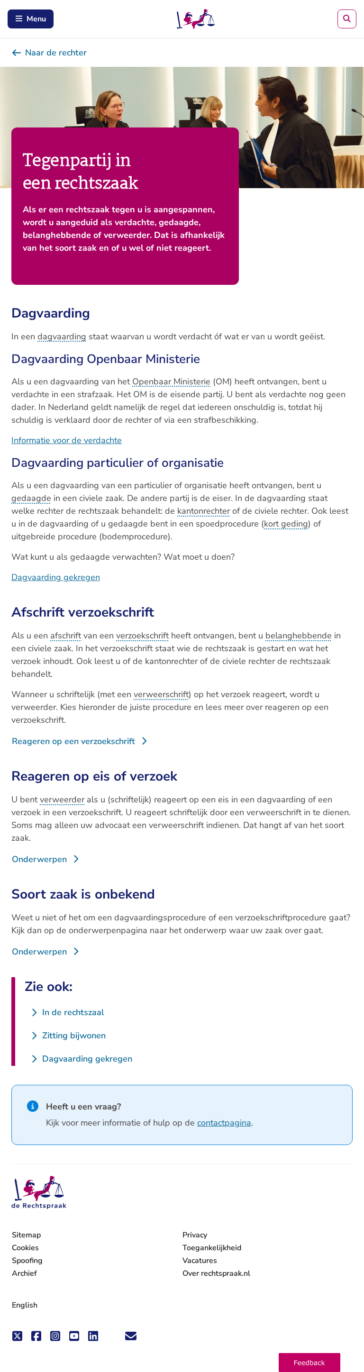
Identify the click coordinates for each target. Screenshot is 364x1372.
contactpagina (224, 1122)
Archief (24, 1273)
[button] (309, 1362)
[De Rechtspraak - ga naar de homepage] (38, 1192)
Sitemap (26, 1235)
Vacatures (200, 1260)
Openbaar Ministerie (171, 381)
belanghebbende (298, 635)
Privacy (194, 1235)
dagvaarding (61, 336)
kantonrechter (203, 511)
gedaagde (31, 498)
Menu (36, 19)
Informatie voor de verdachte (66, 440)
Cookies (25, 1248)
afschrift (65, 635)
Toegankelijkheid (211, 1248)
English (24, 1305)
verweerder (62, 799)
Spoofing (27, 1260)
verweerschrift (161, 694)
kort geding (286, 523)
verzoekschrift (142, 635)
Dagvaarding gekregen (55, 577)
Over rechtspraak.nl (216, 1273)
